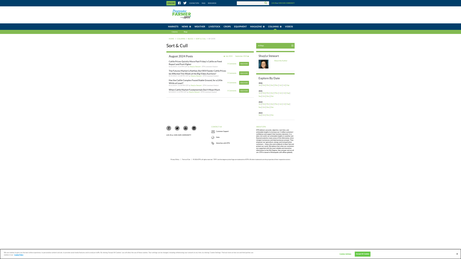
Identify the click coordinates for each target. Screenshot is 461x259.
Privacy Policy (175, 159)
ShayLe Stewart (195, 67)
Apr (272, 85)
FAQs (203, 3)
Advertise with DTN (223, 143)
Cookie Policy (18, 255)
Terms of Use (186, 159)
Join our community (286, 3)
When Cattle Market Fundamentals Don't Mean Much (194, 89)
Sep (260, 96)
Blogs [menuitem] (186, 32)
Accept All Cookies (362, 254)
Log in (274, 3)
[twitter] (177, 128)
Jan (260, 85)
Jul (284, 85)
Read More (244, 64)
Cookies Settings (345, 254)
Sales (218, 137)
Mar (267, 85)
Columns (175, 32)
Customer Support (222, 131)
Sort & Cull (201, 39)
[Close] (457, 253)
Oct (264, 96)
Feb (263, 85)
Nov (268, 96)
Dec (272, 96)
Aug (287, 85)
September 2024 (241, 56)
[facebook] (168, 128)
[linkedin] (194, 128)
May (276, 85)
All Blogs (261, 46)
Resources (212, 3)
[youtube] (185, 128)
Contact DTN (194, 3)
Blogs (190, 39)
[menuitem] (173, 26)
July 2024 (229, 56)
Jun (280, 85)
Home (171, 39)
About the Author (280, 61)
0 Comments (232, 64)
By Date (212, 39)
